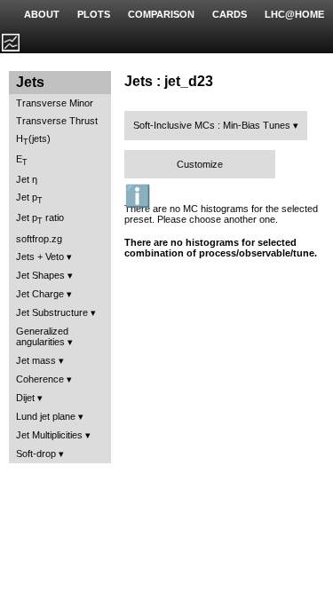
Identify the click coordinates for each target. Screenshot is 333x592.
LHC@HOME (294, 14)
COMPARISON (161, 14)
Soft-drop (36, 453)
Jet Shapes (40, 275)
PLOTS (93, 14)
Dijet (25, 397)
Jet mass (36, 360)
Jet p (29, 198)
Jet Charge (40, 293)
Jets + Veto (40, 256)
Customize (200, 164)
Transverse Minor (54, 103)
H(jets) (33, 139)
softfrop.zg (39, 238)
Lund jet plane (45, 416)
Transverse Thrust (57, 120)
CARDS (229, 14)
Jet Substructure (52, 312)
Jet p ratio (40, 218)
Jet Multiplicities (49, 435)
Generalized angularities (42, 336)
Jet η (26, 179)
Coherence (40, 379)
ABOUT (41, 14)
